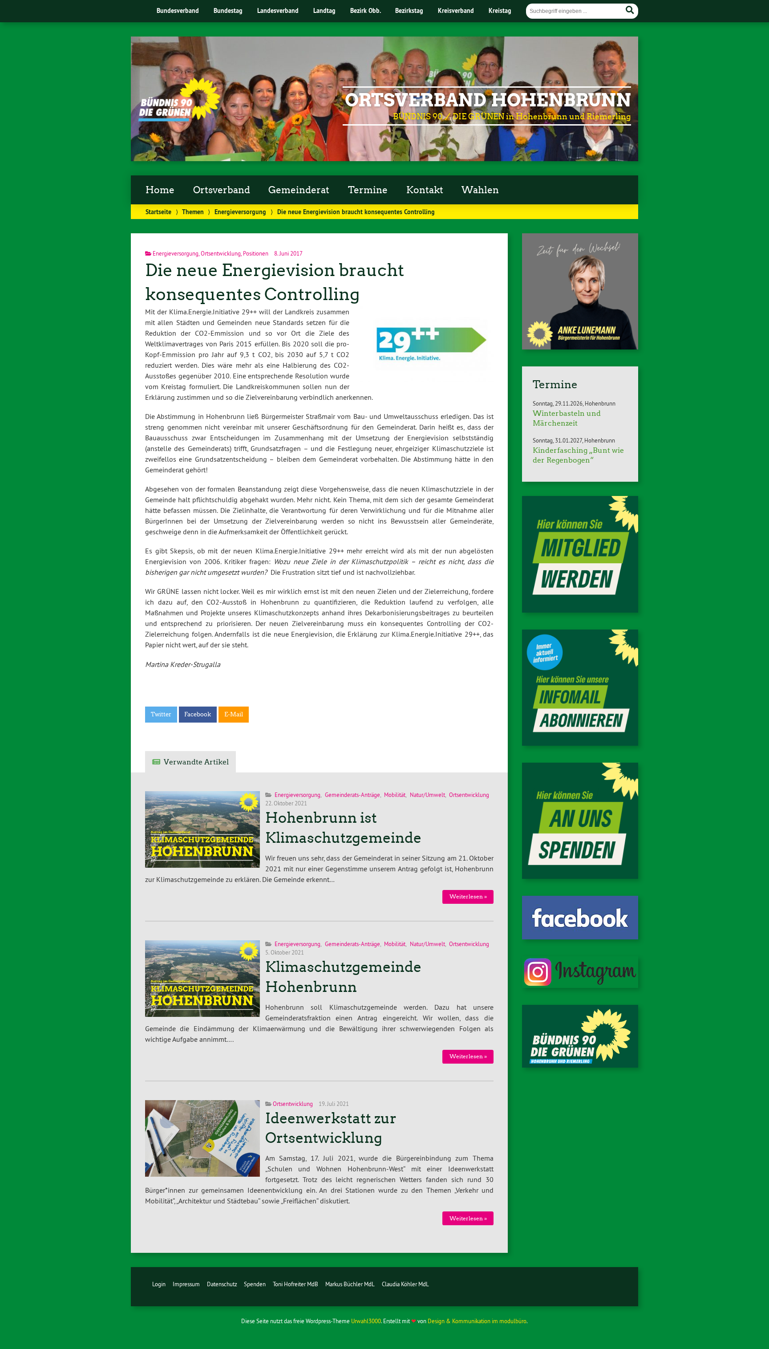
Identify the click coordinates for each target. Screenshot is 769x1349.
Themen (193, 211)
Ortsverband (221, 190)
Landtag (324, 10)
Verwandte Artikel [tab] (196, 762)
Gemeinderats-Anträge (352, 794)
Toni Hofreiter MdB (295, 1284)
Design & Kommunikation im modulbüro (477, 1321)
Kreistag (500, 10)
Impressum (186, 1284)
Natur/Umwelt (427, 794)
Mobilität (394, 794)
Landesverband (278, 10)
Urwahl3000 (366, 1321)
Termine (368, 190)
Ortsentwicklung (221, 253)
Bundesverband (178, 10)
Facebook (197, 714)
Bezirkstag (409, 10)
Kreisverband (456, 10)
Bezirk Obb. (365, 10)
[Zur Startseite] (179, 118)
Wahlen (480, 190)
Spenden (255, 1284)
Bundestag (228, 10)
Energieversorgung (240, 211)
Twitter (161, 714)
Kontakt (424, 190)
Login (159, 1284)
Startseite (158, 211)
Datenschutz (222, 1284)
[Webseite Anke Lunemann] (580, 346)
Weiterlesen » (468, 896)
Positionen (255, 253)
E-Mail (233, 714)
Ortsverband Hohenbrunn (488, 100)
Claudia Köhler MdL (405, 1284)
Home (160, 190)
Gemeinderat (298, 190)
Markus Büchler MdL (350, 1284)
